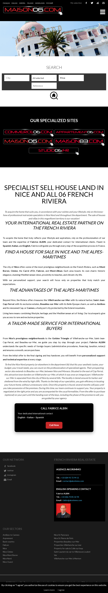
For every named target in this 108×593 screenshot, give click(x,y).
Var (55, 555)
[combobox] (16, 78)
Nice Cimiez (8, 552)
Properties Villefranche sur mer (67, 545)
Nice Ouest (8, 562)
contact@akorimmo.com (73, 481)
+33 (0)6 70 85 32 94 (70, 497)
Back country (8, 541)
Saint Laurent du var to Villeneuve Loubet (72, 552)
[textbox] (17, 78)
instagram (97, 3)
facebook (86, 3)
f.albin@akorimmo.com (72, 500)
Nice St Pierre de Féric (63, 538)
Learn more (49, 590)
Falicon (6, 545)
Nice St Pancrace (61, 535)
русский (49, 3)
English (14, 3)
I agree (61, 590)
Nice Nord (7, 558)
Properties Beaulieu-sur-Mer (66, 541)
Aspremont (8, 538)
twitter (92, 3)
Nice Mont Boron (10, 555)
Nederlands (39, 3)
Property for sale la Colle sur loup (68, 548)
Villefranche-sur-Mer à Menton (67, 558)
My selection (76, 3)
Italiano (30, 3)
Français (6, 3)
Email (103, 3)
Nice (5, 548)
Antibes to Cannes (11, 535)
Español (22, 3)
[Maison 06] (33, 14)
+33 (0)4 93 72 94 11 (70, 477)
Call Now (54, 425)
